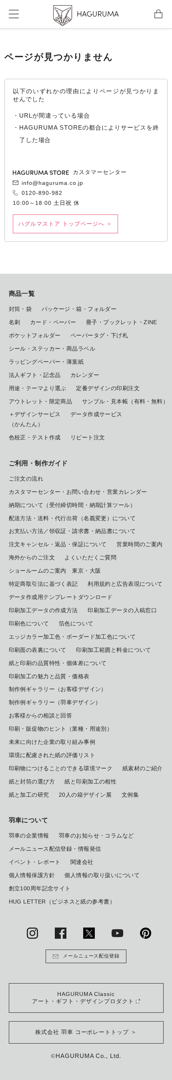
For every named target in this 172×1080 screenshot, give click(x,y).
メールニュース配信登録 (91, 956)
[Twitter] (88, 933)
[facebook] (60, 933)
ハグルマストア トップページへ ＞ (65, 223)
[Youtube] (117, 933)
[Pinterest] (145, 933)
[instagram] (32, 933)
